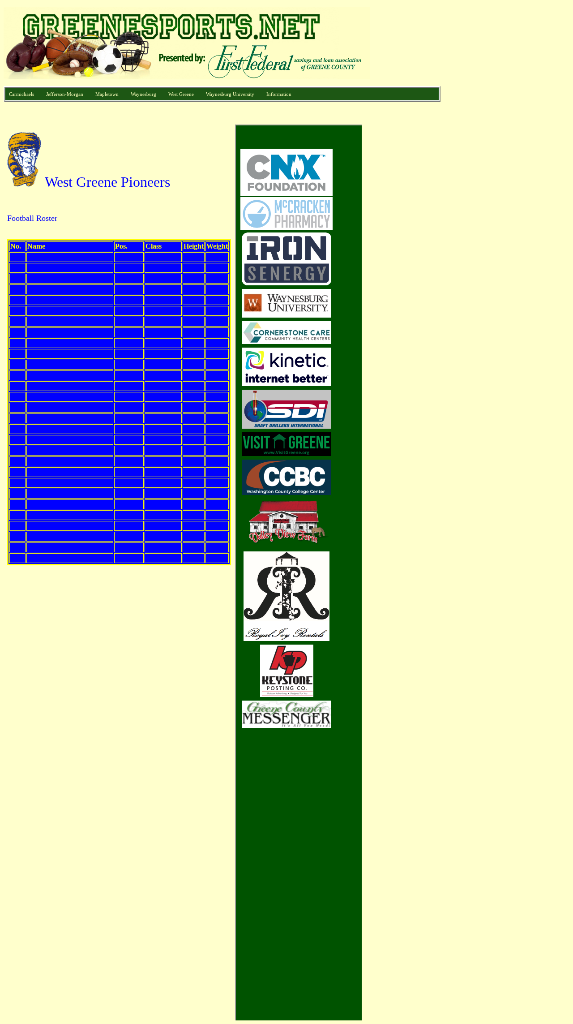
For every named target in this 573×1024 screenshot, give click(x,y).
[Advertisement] (405, 259)
